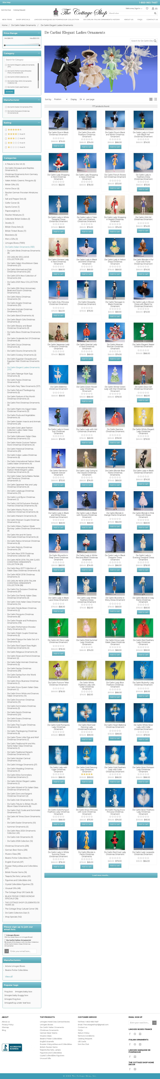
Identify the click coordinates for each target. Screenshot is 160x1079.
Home (5, 25)
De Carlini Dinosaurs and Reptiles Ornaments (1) (19, 169)
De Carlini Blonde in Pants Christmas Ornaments (86, 854)
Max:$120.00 (34, 38)
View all (9, 976)
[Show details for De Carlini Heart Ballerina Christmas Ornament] (115, 713)
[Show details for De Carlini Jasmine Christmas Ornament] (115, 417)
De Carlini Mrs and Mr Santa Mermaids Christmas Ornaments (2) (22, 536)
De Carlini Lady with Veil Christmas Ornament (86, 430)
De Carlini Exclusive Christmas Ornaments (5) (19, 112)
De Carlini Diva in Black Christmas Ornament (58, 133)
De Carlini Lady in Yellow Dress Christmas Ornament (115, 262)
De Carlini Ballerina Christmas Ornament (58, 388)
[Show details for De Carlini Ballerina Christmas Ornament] (58, 375)
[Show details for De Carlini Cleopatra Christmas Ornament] (87, 290)
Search (155, 13)
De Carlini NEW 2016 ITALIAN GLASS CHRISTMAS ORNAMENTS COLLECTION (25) (23, 562)
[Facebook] (130, 1034)
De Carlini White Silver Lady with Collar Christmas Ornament (143, 727)
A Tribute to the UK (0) (15, 164)
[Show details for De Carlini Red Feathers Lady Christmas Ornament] (143, 628)
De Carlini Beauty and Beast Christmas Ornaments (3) (19, 327)
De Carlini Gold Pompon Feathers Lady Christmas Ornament (58, 812)
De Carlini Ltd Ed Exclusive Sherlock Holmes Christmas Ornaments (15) (22, 504)
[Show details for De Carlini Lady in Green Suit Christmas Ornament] (58, 417)
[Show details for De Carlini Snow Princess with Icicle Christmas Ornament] (87, 797)
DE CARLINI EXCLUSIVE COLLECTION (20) (18, 258)
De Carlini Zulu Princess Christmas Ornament (58, 303)
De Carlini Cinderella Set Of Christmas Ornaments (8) (23, 339)
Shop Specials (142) (13, 917)
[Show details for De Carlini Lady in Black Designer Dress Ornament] (115, 543)
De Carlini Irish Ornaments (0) (20, 837)
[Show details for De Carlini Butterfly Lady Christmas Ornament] (143, 670)
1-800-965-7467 (148, 2)
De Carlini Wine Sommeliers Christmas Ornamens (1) (19, 776)
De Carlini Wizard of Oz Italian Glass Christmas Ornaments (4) (22, 788)
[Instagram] (140, 1034)
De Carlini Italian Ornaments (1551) (19, 247)
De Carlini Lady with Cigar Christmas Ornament (58, 769)
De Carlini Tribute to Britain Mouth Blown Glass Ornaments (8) (22, 805)
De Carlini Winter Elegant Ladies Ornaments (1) (21, 782)
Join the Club (6, 10)
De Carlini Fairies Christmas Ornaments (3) (19, 381)
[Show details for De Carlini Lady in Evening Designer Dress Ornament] (143, 543)
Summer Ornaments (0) (17, 827)
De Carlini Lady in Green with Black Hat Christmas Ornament (143, 134)
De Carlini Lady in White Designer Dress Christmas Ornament (58, 219)
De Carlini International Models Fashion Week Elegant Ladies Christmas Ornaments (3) (20, 469)
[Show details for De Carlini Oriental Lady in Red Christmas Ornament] (87, 332)
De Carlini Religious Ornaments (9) (22, 652)
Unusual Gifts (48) (13, 888)
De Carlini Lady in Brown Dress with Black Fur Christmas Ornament (143, 304)
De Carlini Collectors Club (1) (17, 913)
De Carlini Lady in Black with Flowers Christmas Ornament (87, 515)
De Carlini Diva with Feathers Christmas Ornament (86, 134)
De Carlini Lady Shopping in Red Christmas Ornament (58, 177)
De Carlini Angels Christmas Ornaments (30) (19, 304)
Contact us (82, 1027)
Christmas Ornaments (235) (17, 846)
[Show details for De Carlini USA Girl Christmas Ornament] (143, 205)
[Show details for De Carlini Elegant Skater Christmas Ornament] (143, 332)
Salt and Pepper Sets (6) (15, 199)
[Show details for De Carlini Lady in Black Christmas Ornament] (143, 458)
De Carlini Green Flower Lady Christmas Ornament (86, 389)
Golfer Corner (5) (12, 203)
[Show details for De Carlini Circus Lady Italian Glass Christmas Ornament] (115, 628)
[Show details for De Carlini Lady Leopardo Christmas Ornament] (143, 840)
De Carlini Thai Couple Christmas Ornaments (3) (21, 726)
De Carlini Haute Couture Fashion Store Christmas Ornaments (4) (21, 443)
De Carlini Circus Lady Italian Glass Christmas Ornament (115, 642)
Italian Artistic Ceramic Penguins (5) (20, 180)
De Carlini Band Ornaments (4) (20, 315)
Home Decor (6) (12, 188)
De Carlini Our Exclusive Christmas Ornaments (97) (22, 590)
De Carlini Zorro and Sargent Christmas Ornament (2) (19, 795)
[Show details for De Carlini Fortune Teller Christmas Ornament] (58, 670)
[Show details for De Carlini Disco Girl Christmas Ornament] (143, 375)
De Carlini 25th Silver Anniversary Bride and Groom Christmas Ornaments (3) (21, 290)
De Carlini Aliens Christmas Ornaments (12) (18, 298)
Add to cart (58, 146)
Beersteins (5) (11, 235)
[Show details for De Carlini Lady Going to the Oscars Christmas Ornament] (87, 458)
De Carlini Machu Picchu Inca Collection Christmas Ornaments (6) (22, 511)
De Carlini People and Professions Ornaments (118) (22, 622)
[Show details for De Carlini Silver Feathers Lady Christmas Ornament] (143, 797)
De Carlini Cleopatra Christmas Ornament (87, 303)
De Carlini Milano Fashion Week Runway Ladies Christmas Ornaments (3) (23, 528)
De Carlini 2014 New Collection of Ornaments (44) (21, 277)
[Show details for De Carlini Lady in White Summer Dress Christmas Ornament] (58, 840)
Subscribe (154, 1023)
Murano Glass (45, 1036)
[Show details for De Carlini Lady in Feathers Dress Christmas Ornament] (143, 163)
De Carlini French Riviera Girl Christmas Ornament (115, 176)
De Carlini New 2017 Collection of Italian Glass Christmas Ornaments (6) (23, 569)
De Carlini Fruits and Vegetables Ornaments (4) (21, 416)
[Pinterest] (135, 1034)
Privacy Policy (7, 1025)
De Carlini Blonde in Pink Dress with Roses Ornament (143, 515)
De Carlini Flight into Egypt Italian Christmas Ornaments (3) (21, 410)
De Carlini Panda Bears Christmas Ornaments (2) (21, 609)
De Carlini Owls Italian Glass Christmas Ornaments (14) (23, 603)
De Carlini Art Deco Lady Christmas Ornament (58, 641)
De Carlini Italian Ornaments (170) (20, 107)
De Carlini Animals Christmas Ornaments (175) (19, 310)
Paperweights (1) (12, 211)
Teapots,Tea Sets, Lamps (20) (17, 876)
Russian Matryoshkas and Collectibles (56, 1044)
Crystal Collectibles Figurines (52, 1055)
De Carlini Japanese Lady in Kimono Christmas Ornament (58, 347)
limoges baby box (23, 991)
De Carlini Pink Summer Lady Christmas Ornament (86, 642)
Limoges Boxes (46, 1025)
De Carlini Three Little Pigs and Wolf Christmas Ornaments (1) (23, 738)
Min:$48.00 (8, 38)
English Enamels (47, 1041)
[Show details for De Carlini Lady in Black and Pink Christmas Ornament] (87, 247)
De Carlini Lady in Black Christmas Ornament (143, 472)
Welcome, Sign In (133, 8)
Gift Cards (82, 1041)
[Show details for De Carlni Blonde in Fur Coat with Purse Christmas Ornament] (143, 247)
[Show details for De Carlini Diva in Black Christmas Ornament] (58, 120)
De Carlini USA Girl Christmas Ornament (143, 218)
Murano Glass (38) (13, 854)
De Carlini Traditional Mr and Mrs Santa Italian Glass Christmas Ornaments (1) (21, 746)
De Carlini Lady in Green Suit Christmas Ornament (58, 431)
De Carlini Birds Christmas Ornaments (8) (23, 252)
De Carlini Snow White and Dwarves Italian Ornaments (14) (23, 694)
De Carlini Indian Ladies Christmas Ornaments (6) (22, 456)
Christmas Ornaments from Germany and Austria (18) (21, 175)
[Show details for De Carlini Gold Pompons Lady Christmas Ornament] (58, 713)
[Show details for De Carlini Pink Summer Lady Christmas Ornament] (87, 628)
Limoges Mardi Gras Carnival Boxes (55, 1022)
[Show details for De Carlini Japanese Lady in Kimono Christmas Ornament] (58, 332)
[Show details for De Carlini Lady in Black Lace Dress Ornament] (58, 586)
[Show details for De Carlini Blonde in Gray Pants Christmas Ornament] (143, 586)
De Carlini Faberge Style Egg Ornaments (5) (19, 375)
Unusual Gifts (45, 1058)
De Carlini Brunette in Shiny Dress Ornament (115, 599)
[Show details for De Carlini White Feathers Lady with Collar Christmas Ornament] (87, 670)
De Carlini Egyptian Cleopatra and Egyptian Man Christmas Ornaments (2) (23, 361)
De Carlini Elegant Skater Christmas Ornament (143, 346)
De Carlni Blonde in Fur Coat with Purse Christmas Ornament (143, 262)
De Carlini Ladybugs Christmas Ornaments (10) (20, 492)
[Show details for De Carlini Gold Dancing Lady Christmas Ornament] (87, 755)
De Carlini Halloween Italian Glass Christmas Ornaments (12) (21, 437)
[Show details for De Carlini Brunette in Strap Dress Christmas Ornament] (58, 543)
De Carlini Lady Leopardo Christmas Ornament (143, 853)
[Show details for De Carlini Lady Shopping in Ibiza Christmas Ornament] (87, 163)
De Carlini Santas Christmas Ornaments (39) (19, 669)
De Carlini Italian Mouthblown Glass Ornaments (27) (22, 264)
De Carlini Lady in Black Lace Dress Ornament (58, 599)
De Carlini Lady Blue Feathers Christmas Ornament (115, 685)
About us (6, 1022)
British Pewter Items (48, 1047)
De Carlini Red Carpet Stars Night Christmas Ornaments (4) (21, 647)
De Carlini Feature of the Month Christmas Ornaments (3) (21, 397)
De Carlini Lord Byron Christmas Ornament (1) (21, 498)
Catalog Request (19, 10)
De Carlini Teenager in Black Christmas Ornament (115, 304)
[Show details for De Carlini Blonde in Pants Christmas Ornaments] (87, 840)
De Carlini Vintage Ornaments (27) (22, 765)
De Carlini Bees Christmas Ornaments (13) (23, 333)
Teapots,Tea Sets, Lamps (50, 1050)
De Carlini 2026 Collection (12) (20, 841)
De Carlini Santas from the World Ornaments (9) (21, 676)
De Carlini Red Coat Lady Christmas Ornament (115, 853)
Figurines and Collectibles (51, 1053)
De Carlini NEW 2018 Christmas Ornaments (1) (21, 575)
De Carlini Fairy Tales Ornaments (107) (23, 386)
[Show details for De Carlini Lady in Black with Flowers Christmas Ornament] (87, 501)
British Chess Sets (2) (14, 227)
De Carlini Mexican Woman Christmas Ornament (115, 347)
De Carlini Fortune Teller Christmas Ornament (58, 684)
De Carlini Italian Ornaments (52, 1027)
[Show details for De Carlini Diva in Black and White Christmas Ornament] (115, 120)
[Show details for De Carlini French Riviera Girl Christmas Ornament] (115, 163)
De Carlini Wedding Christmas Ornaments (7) (20, 770)
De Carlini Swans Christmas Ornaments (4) (19, 719)
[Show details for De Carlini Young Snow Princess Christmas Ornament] (115, 797)
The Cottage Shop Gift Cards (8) (19, 892)
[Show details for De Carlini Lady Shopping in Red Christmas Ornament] (58, 163)
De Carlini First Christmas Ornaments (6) (23, 404)
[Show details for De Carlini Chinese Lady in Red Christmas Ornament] (58, 247)
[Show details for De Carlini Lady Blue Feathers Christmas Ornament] (115, 670)
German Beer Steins (48, 1033)
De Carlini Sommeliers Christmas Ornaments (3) (21, 707)
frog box (8, 991)
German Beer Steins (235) (16, 850)
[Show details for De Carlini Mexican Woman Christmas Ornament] (115, 332)
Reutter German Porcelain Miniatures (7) (21, 193)
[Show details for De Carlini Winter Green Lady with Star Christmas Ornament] (115, 375)
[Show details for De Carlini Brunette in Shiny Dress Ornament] (115, 586)
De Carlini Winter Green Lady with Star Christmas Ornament (115, 389)
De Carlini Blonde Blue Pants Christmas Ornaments (115, 473)
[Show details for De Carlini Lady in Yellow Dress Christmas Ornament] (115, 247)
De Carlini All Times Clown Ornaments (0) (23, 817)
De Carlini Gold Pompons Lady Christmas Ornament (58, 727)
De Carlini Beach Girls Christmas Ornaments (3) (21, 320)
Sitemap (5, 1027)
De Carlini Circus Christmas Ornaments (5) (18, 346)
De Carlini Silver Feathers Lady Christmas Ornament (143, 812)
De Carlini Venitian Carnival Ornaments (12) (18, 759)
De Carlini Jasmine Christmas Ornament (115, 430)
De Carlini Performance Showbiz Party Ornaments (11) (19, 72)
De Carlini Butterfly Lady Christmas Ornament (143, 684)
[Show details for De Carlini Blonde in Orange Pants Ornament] (115, 501)
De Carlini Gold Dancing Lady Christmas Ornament (86, 769)
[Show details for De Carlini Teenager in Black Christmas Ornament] (115, 290)
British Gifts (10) (12, 184)
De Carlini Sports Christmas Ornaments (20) (19, 713)
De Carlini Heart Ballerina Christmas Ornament (115, 726)
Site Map (6, 2)
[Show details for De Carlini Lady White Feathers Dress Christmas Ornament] (87, 586)
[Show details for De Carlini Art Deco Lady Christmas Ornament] (58, 628)
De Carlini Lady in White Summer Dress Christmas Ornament (58, 854)
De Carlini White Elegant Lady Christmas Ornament (143, 431)
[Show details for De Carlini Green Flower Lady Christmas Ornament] (87, 375)
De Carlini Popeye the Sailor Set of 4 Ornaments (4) (23, 640)
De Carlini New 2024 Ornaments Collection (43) (21, 832)
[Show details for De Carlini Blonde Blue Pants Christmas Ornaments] (115, 458)
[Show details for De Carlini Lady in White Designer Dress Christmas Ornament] (58, 205)
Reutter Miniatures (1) (14, 215)
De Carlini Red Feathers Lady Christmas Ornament (143, 642)
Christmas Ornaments (49, 1030)
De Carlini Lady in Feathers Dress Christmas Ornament (143, 177)
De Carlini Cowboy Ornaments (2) (21, 355)
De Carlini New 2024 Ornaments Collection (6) (20, 82)
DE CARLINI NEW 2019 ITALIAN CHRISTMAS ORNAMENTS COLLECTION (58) (21, 583)
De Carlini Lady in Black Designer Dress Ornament (115, 557)
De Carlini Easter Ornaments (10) (21, 823)
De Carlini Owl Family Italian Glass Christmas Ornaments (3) (21, 596)
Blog (4, 1030)
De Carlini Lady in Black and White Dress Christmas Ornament (58, 515)
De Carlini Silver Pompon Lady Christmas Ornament (143, 769)
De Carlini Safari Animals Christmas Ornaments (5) (22, 663)
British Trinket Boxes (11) (15, 231)
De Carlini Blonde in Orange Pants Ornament (115, 514)
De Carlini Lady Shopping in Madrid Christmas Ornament (115, 219)
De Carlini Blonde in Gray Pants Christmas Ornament (143, 600)
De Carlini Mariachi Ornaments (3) (21, 516)
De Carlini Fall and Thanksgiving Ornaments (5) (21, 391)
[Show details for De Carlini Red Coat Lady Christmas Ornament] (115, 840)
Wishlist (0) (147, 8)
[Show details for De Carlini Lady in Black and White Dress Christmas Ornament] (58, 501)
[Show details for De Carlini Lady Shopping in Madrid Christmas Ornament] (115, 205)
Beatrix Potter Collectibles (16, 970)
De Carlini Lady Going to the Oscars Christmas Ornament (86, 473)
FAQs (80, 1030)
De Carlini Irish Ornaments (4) (20, 800)
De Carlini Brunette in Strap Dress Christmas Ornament (58, 557)
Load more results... (100, 875)
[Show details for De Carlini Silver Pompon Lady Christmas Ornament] (143, 755)
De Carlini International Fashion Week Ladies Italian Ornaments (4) (23, 462)
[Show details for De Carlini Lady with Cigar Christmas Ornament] (58, 755)
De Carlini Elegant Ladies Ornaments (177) (21, 66)
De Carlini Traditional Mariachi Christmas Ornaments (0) (19, 753)
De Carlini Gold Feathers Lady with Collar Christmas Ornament (115, 769)
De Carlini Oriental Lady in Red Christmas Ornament (87, 347)
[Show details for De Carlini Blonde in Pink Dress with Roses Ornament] (143, 501)
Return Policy (83, 1033)
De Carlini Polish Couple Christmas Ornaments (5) (22, 634)
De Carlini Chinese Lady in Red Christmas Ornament (58, 262)
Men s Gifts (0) (11, 239)
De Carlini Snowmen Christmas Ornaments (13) (20, 701)
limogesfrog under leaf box (17, 1003)
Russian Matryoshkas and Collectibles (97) (21, 867)
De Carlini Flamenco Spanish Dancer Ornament (58, 473)
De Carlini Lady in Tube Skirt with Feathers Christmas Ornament (87, 219)
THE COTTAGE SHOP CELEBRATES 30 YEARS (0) (22, 903)
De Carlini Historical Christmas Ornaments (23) (20, 450)
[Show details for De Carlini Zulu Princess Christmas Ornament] (58, 290)
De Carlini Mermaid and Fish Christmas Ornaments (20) (19, 270)
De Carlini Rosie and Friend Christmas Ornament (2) (23, 657)
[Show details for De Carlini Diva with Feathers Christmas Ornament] (87, 120)
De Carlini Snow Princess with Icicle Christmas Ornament (87, 812)
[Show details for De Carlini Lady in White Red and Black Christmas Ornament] (87, 543)
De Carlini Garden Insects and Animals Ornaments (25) (23, 422)
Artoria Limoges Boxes (15, 966)
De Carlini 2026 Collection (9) (18, 77)
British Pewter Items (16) (16, 872)
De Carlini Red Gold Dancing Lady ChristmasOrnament (87, 727)
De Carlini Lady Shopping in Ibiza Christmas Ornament (87, 177)
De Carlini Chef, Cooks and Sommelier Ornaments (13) (23, 811)
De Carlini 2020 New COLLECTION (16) (22, 283)
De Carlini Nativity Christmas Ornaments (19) (19, 548)
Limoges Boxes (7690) (15, 243)
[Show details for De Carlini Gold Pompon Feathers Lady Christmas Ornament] (58, 797)
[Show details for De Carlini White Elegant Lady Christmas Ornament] (143, 417)
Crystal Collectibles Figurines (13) (19, 884)
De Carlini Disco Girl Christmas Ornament (143, 388)
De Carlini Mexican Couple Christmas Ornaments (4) (23, 521)
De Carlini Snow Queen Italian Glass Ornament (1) (22, 688)
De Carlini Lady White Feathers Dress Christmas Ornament (86, 600)
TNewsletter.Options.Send (6, 951)
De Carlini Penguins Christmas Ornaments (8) (20, 615)
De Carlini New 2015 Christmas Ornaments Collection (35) (20, 554)
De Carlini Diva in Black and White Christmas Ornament (115, 134)
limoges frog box (12, 999)
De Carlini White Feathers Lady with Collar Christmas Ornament (86, 686)
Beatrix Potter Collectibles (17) (18, 858)
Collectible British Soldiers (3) (17, 219)
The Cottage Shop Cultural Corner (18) (21, 909)
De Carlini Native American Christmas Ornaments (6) (23, 542)
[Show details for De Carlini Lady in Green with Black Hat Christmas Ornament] (143, 120)
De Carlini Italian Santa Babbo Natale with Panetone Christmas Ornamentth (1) (23, 478)
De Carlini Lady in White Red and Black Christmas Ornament (87, 557)
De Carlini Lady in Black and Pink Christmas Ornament (87, 262)
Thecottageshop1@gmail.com (95, 1025)
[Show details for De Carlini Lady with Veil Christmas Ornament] (87, 417)
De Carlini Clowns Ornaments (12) (21, 351)
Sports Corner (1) (12, 207)
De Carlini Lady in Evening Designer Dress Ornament (143, 557)
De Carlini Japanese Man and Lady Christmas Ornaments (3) (22, 486)
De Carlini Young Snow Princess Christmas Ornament (115, 812)
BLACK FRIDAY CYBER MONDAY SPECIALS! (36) (20, 897)
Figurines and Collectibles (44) (18, 880)
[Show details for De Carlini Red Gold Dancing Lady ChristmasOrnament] (87, 713)
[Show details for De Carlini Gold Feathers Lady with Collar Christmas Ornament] (115, 755)
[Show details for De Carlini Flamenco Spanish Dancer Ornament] (58, 458)
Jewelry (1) (9, 223)
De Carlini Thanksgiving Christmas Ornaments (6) (22, 732)
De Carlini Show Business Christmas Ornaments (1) (22, 682)
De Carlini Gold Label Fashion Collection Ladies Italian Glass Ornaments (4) (20, 430)
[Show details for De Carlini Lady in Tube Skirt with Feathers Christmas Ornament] (87, 205)
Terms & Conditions (86, 1036)
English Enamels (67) (14, 862)
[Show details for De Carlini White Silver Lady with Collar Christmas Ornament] (143, 713)
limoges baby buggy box (16, 995)
